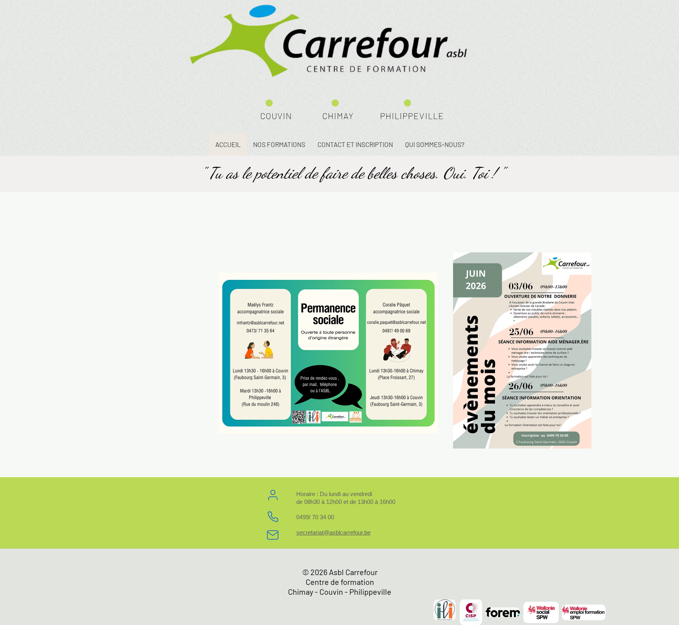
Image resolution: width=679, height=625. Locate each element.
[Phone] (273, 516)
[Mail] (273, 535)
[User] (273, 495)
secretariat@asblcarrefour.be (333, 532)
